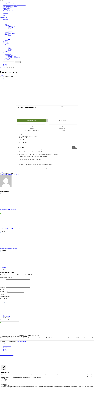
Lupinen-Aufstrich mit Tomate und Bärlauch (12, 228)
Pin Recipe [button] (63, 120)
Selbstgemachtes (8, 51)
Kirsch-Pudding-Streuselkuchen (9, 10)
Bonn (9, 46)
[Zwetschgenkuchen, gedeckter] (12, 207)
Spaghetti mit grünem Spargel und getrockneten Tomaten (14, 5)
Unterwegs (5, 41)
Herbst (9, 37)
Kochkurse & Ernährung (8, 59)
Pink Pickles (5, 11)
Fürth (9, 47)
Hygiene (7, 43)
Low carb (10, 31)
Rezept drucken (32, 120)
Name (1, 289)
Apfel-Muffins (5, 13)
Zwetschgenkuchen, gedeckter (8, 209)
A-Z (6, 24)
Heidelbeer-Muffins (6, 316)
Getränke (7, 32)
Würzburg (10, 50)
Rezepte (4, 22)
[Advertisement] (38, 400)
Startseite (2, 67)
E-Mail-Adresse (3, 291)
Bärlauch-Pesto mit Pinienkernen (8, 248)
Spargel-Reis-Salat (6, 8)
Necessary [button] (3, 378)
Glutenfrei (10, 28)
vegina (1, 75)
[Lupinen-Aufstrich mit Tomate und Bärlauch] (12, 226)
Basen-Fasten (10, 27)
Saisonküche (7, 34)
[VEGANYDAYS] (4, 17)
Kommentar (3, 287)
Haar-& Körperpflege (12, 56)
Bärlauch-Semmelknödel (8, 7)
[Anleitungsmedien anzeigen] (73, 147)
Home (4, 21)
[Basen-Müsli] (12, 264)
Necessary (5, 379)
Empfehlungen (6, 42)
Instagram (5, 344)
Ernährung (7, 25)
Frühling (9, 35)
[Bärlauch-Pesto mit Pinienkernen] (12, 245)
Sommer (9, 36)
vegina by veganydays (21, 341)
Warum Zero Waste (9, 55)
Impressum (5, 347)
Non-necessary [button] (4, 384)
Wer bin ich (7, 58)
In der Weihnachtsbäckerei (10, 33)
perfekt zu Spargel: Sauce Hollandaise (10, 6)
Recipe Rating (3, 277)
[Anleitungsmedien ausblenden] (76, 147)
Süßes (6, 40)
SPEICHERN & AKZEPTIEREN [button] (8, 388)
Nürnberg (10, 49)
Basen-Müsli (3, 267)
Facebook (5, 343)
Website (1, 294)
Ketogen (9, 29)
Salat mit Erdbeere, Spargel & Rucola (10, 3)
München (10, 48)
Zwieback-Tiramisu (6, 9)
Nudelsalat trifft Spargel (7, 2)
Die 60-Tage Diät (11, 26)
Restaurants (7, 44)
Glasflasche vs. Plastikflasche (14, 57)
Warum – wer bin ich (7, 52)
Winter (9, 39)
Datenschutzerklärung (7, 346)
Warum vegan (8, 54)
